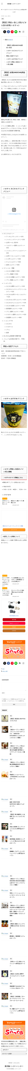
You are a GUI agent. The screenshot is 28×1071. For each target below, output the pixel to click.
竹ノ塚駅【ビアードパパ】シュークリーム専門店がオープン (17, 1011)
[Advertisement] (14, 171)
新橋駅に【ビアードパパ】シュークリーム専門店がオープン (17, 853)
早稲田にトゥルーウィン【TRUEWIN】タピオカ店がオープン (17, 776)
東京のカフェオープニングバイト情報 (13, 526)
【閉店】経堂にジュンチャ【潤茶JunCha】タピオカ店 (17, 926)
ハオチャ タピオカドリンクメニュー (14, 52)
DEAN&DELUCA (14, 615)
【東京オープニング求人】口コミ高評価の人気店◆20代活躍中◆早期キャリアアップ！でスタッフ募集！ (17, 750)
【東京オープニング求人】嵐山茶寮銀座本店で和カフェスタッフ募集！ (17, 764)
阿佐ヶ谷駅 (5, 671)
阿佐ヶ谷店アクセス (12, 56)
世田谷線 (10, 1062)
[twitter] (4, 31)
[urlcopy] (23, 31)
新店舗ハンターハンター (14, 3)
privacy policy (17, 1062)
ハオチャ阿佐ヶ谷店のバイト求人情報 (14, 63)
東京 (3, 668)
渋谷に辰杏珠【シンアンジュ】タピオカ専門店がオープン (17, 828)
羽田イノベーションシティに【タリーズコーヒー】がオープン (17, 895)
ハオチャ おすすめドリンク (14, 59)
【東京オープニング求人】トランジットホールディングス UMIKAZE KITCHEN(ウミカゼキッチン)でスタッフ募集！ (17, 733)
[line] (15, 31)
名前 (3, 693)
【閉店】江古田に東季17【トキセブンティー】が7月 (17, 976)
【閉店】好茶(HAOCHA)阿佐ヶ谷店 (14, 46)
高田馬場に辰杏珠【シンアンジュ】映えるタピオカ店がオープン (17, 841)
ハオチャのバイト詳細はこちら (13, 477)
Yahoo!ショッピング (14, 623)
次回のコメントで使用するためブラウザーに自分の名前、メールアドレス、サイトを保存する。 (13, 699)
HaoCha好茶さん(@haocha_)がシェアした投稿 (13, 229)
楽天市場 (14, 619)
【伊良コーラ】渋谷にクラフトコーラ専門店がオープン (17, 963)
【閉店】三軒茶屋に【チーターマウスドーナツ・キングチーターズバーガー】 (17, 998)
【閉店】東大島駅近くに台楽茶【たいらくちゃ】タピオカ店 (17, 816)
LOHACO (14, 630)
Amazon (14, 627)
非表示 (10, 39)
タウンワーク (14, 529)
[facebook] (8, 31)
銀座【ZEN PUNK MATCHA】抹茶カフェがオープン (17, 804)
